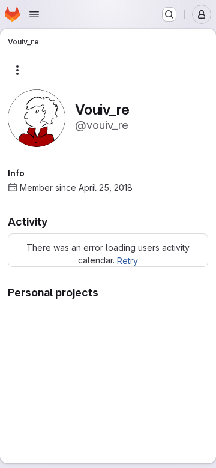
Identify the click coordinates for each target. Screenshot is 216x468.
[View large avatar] (36, 117)
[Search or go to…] (169, 14)
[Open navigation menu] (34, 14)
